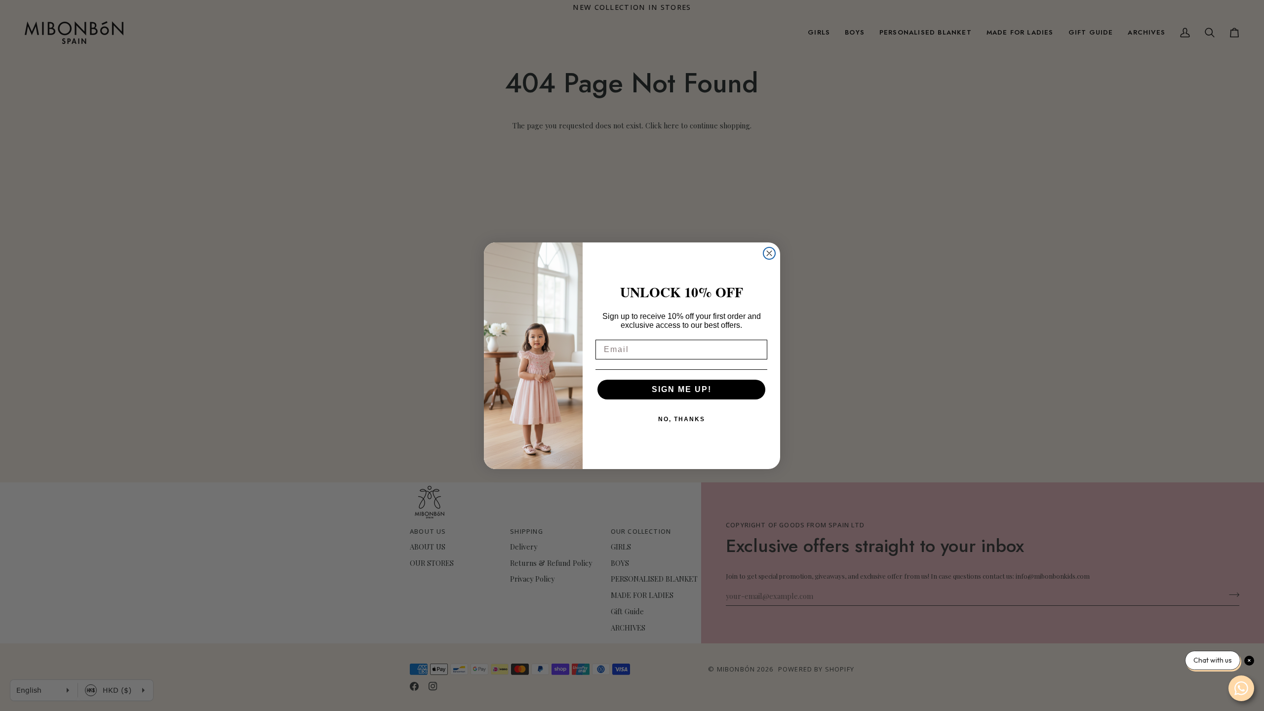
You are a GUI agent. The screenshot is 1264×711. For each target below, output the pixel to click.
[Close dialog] (769, 253)
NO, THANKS (681, 419)
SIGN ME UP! (681, 389)
